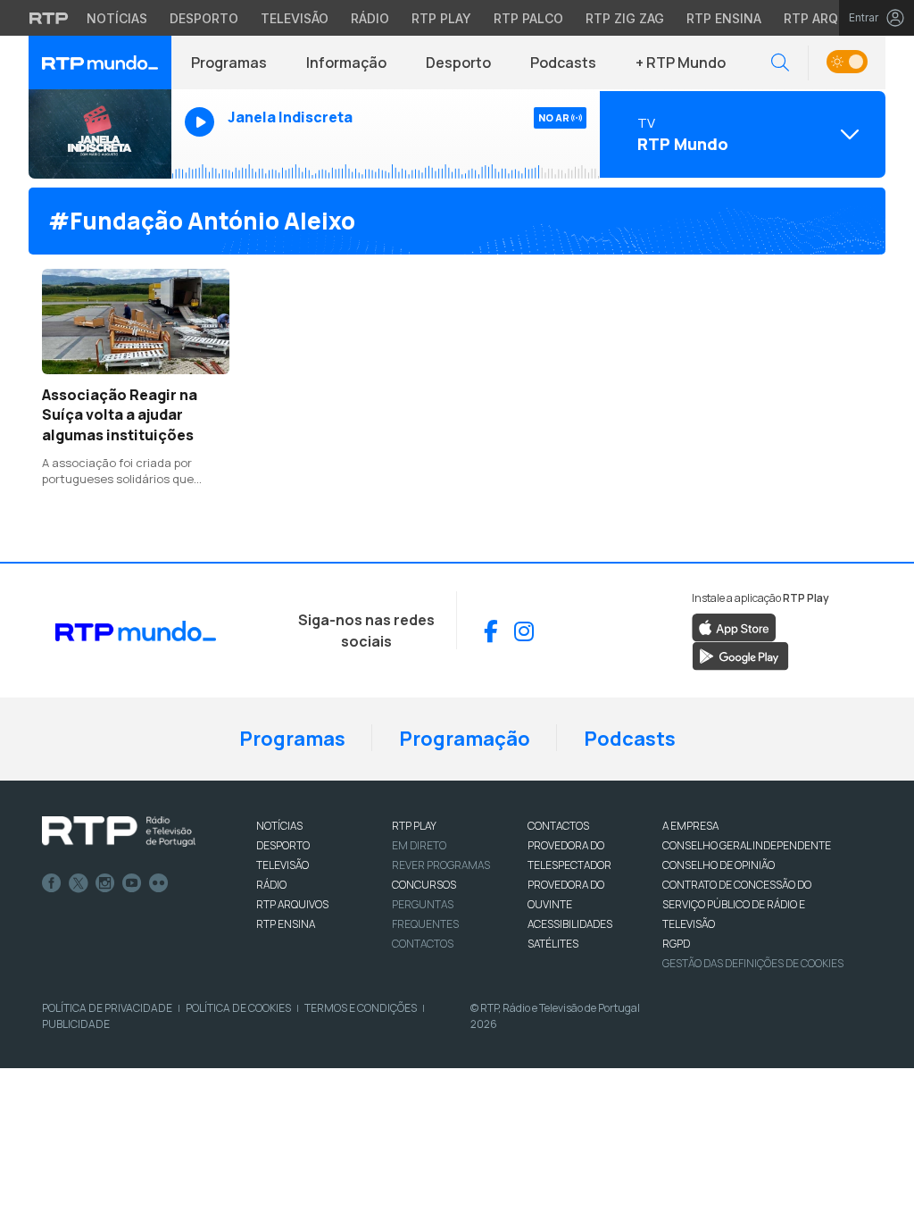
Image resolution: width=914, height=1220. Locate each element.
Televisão (294, 18)
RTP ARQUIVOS (292, 904)
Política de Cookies (238, 1007)
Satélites (553, 943)
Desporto (204, 18)
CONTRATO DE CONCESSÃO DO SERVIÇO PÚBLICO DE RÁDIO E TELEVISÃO (736, 904)
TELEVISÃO (282, 865)
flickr (159, 883)
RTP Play (441, 18)
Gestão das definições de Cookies (752, 963)
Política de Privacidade (107, 1007)
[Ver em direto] (100, 134)
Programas (229, 62)
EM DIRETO (419, 845)
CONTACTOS (558, 825)
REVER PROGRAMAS (441, 865)
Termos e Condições (360, 1007)
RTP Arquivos (830, 18)
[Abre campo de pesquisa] (780, 63)
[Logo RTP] (118, 831)
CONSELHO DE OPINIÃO (718, 865)
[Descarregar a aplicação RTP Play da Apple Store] (734, 627)
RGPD (676, 943)
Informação (346, 62)
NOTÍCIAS (279, 825)
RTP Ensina (723, 18)
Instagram (105, 883)
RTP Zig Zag (625, 18)
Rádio (370, 18)
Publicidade (76, 1024)
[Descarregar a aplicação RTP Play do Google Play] (740, 655)
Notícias (117, 18)
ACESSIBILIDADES (570, 924)
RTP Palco (528, 18)
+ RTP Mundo (681, 62)
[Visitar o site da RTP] (49, 18)
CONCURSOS (424, 884)
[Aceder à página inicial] (100, 62)
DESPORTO (283, 845)
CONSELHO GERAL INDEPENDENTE (746, 845)
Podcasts (563, 62)
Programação (464, 738)
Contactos (422, 943)
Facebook (52, 883)
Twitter (78, 883)
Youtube (132, 883)
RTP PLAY (414, 825)
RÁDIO (271, 884)
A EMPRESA (690, 825)
